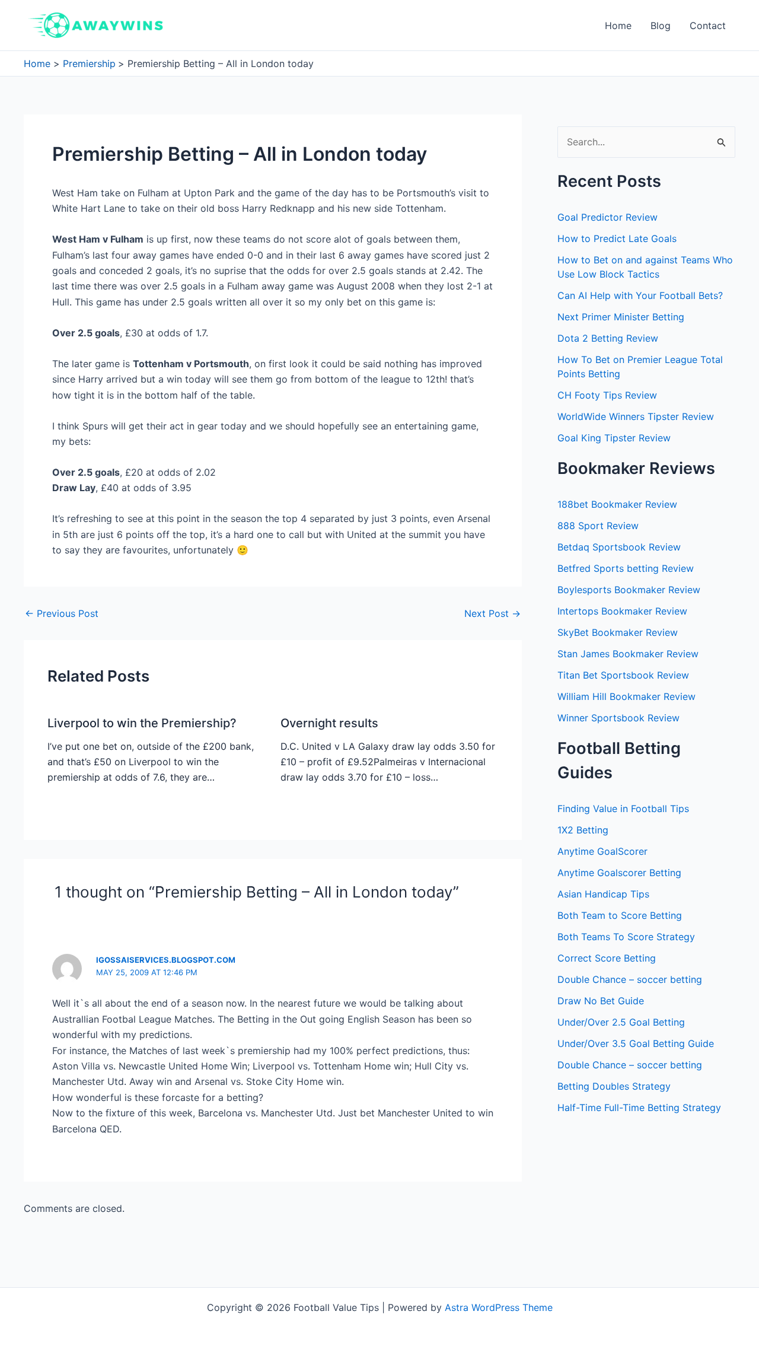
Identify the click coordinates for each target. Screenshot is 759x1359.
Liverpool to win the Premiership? (142, 723)
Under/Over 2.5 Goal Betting (621, 1022)
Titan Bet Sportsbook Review (623, 675)
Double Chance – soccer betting (629, 979)
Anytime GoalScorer (602, 851)
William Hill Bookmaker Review (626, 696)
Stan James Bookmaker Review (628, 654)
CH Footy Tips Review (607, 395)
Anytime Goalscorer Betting (619, 873)
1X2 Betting (582, 830)
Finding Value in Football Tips (623, 808)
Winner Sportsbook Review (618, 718)
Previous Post (61, 613)
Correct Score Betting (606, 958)
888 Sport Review (598, 525)
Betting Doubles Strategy (614, 1086)
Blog (660, 25)
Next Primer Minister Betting (620, 317)
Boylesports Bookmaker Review (628, 590)
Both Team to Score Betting (619, 915)
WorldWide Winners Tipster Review (635, 416)
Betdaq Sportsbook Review (619, 547)
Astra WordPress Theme (499, 1307)
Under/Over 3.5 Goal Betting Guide (635, 1043)
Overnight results (329, 723)
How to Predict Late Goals (617, 238)
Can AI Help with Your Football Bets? (640, 295)
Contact (708, 25)
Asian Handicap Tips (603, 894)
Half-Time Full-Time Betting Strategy (639, 1107)
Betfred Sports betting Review (625, 568)
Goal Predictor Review (607, 217)
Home (618, 25)
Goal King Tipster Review (614, 438)
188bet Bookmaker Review (617, 504)
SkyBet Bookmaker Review (617, 632)
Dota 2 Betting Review (607, 338)
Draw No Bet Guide (600, 1001)
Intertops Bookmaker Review (622, 611)
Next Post (492, 613)
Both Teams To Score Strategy (626, 937)
